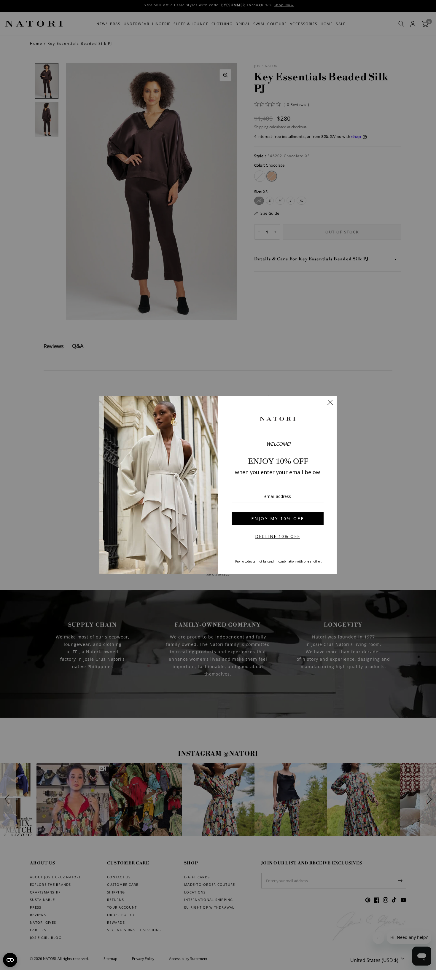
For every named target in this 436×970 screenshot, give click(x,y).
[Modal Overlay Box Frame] (218, 485)
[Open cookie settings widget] (10, 960)
